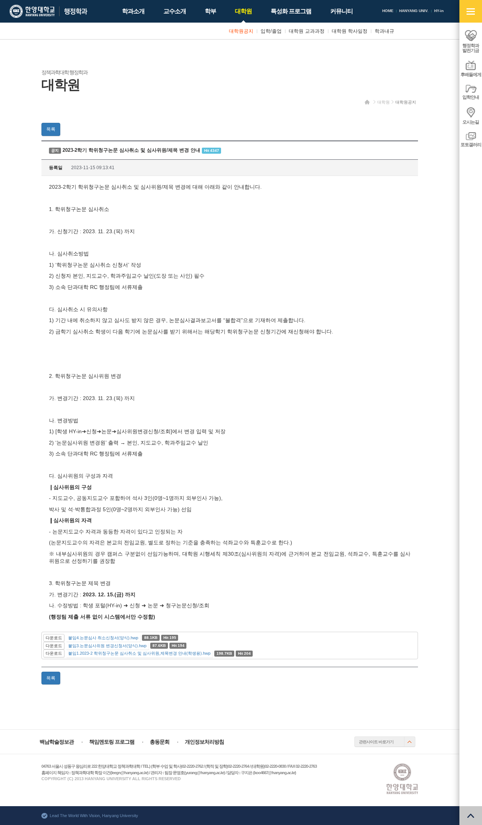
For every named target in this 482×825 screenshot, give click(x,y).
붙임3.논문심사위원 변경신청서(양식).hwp (107, 645)
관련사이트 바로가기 (376, 741)
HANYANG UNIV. (414, 11)
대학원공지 (405, 102)
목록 (50, 129)
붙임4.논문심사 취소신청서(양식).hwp (103, 638)
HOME (388, 11)
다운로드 (54, 638)
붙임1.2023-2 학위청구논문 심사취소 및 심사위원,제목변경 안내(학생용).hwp (139, 653)
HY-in (439, 11)
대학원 (383, 102)
